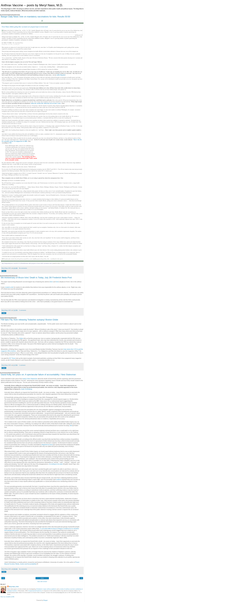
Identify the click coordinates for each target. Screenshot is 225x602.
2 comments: (22, 310)
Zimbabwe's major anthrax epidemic (46, 589)
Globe (21, 338)
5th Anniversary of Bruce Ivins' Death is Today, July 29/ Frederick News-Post (36, 277)
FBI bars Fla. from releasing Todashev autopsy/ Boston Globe (29, 319)
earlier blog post (61, 75)
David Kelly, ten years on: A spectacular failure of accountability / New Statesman (38, 374)
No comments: (23, 268)
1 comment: (22, 365)
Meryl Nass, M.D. (14, 586)
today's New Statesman (30, 378)
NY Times (12, 358)
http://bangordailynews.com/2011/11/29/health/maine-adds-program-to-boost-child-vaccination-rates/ (27, 263)
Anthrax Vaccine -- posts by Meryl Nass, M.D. (32, 5)
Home (42, 578)
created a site (9, 287)
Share (3, 271)
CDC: (10, 143)
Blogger (45, 600)
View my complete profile (7, 596)
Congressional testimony (35, 590)
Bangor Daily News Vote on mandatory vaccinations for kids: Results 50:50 (35, 16)
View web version (42, 581)
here (51, 281)
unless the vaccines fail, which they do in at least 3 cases (46, 103)
